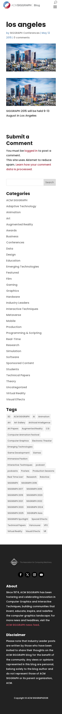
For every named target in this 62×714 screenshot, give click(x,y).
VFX (46, 525)
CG (47, 428)
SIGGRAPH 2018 (34, 488)
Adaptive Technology (21, 206)
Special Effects (39, 519)
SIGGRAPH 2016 (29, 482)
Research (12, 345)
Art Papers (13, 428)
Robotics (44, 476)
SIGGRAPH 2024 (35, 507)
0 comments (22, 37)
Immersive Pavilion (18, 458)
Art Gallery (19, 422)
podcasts (13, 470)
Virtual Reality (15, 393)
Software (12, 357)
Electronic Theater (42, 440)
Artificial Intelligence (39, 422)
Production (14, 327)
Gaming (11, 285)
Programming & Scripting (24, 333)
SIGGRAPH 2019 (15, 495)
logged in (31, 151)
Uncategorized (16, 387)
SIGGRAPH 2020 (35, 495)
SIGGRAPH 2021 (15, 501)
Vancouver (34, 525)
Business (12, 236)
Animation (13, 212)
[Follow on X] (27, 574)
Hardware (13, 297)
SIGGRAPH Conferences (25, 33)
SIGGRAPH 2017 (15, 488)
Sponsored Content (20, 363)
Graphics (12, 291)
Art (8, 218)
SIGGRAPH (13, 482)
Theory (11, 381)
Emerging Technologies (22, 267)
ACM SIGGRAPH (16, 200)
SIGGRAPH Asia (34, 513)
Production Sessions (43, 470)
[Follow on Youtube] (41, 574)
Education (13, 261)
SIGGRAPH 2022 (34, 501)
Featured (12, 273)
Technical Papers (18, 375)
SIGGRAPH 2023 (15, 507)
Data (9, 249)
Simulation (13, 351)
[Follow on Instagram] (34, 574)
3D (9, 416)
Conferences (15, 242)
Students (12, 369)
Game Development (19, 452)
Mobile (11, 321)
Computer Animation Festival (23, 434)
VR (45, 531)
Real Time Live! (15, 476)
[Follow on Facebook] (20, 574)
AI (34, 416)
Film (9, 279)
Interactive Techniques (22, 309)
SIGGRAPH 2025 (16, 513)
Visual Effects (15, 399)
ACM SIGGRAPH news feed (22, 625)
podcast (40, 464)
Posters (25, 470)
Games (37, 452)
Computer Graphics (18, 440)
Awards (11, 230)
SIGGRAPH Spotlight (18, 519)
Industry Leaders (17, 303)
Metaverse (13, 315)
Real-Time (13, 339)
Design (11, 255)
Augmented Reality (19, 224)
